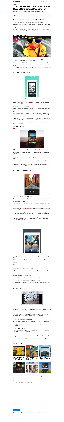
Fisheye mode (29, 208)
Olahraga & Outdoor (44, 1)
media (46, 157)
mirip (27, 60)
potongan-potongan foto (35, 162)
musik (38, 152)
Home (14, 11)
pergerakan (45, 217)
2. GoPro (15, 128)
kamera (22, 318)
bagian (32, 217)
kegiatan (40, 25)
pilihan (29, 275)
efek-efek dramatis (40, 261)
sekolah (28, 198)
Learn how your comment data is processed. (36, 412)
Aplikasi (14, 4)
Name (14, 394)
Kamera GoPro (31, 102)
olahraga (37, 114)
